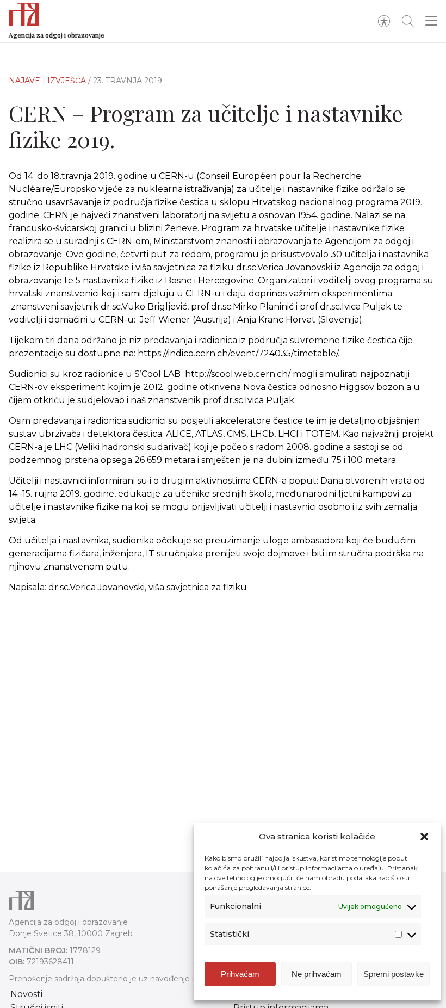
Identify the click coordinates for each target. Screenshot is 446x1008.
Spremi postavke (393, 974)
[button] (424, 836)
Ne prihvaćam (317, 974)
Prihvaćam (240, 974)
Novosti (26, 994)
